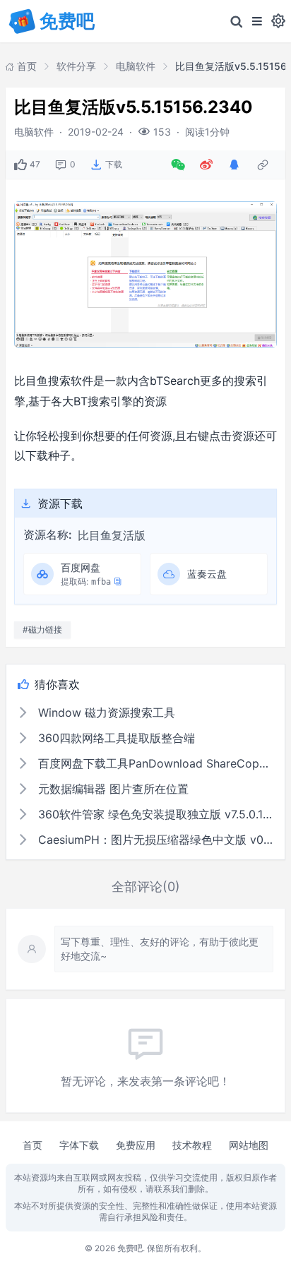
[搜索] (236, 21)
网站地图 (248, 1145)
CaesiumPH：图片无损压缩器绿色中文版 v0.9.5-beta (154, 840)
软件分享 (76, 66)
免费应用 (135, 1145)
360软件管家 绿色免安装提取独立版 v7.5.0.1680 (154, 814)
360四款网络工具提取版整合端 (115, 738)
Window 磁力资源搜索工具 (105, 712)
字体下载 (79, 1145)
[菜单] (257, 21)
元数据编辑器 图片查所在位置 (112, 789)
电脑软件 (135, 66)
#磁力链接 (42, 629)
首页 (32, 1145)
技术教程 (192, 1145)
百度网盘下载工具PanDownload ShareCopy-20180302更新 (154, 763)
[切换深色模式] (278, 21)
